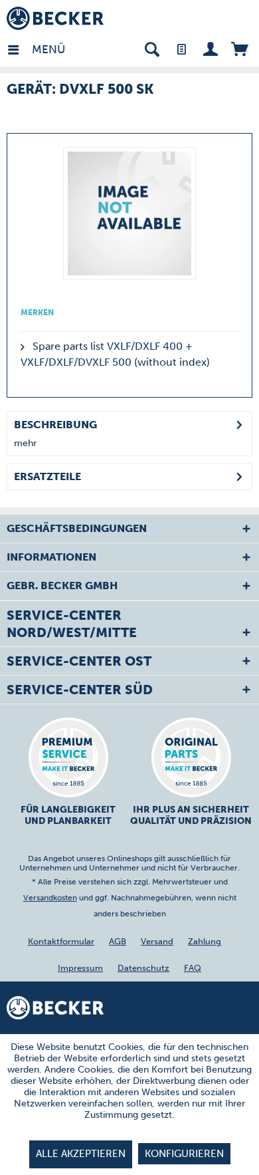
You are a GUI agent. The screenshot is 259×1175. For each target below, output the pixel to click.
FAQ (192, 968)
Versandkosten (50, 897)
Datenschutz (143, 968)
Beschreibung (55, 424)
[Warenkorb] (239, 48)
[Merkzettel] (181, 48)
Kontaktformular (61, 941)
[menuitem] (19, 48)
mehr (25, 443)
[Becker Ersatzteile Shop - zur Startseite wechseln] (55, 18)
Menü (35, 49)
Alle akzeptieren (81, 1154)
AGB (117, 941)
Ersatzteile (47, 476)
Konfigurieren (184, 1154)
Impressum (80, 968)
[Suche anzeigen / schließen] (151, 48)
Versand (157, 941)
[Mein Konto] (210, 48)
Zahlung (204, 941)
